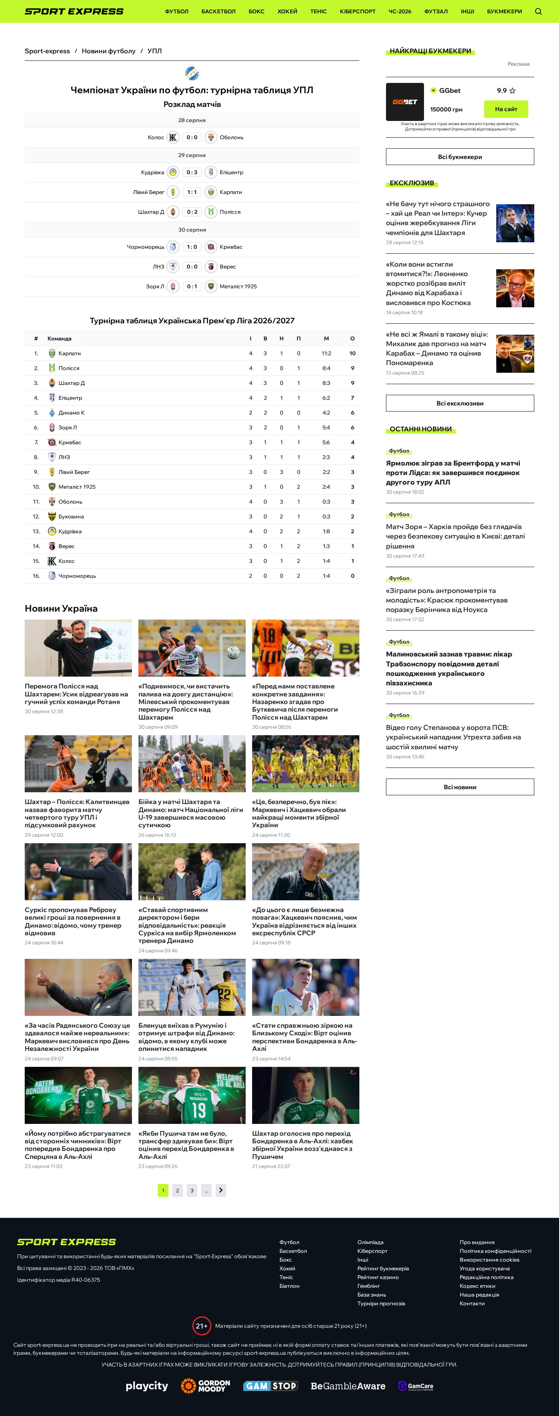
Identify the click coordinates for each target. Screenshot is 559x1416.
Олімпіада (370, 1242)
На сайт (506, 109)
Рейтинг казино (378, 1277)
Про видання (477, 1242)
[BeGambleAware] (348, 1386)
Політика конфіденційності (495, 1251)
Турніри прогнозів (381, 1303)
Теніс (318, 11)
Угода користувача (485, 1268)
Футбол (177, 11)
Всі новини (460, 787)
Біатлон (290, 1286)
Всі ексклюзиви (460, 403)
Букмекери (504, 11)
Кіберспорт (358, 11)
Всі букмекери (460, 157)
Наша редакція (479, 1294)
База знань (371, 1294)
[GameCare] (416, 1386)
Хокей (287, 11)
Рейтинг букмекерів (383, 1268)
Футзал (436, 11)
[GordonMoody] (205, 1386)
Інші (467, 11)
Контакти (472, 1303)
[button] (538, 11)
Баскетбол (219, 11)
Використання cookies (489, 1259)
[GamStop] (270, 1386)
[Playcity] (147, 1387)
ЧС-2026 (400, 11)
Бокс (257, 11)
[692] (221, 1190)
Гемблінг (368, 1286)
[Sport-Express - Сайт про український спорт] (70, 11)
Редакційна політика (487, 1277)
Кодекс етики (477, 1286)
